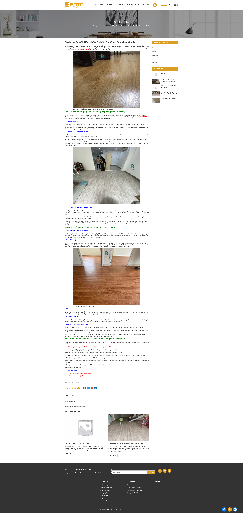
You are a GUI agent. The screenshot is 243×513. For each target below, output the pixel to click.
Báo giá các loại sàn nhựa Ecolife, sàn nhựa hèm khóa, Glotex (96, 347)
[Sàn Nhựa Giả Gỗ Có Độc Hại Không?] (85, 427)
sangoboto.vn (84, 49)
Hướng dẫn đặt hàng (133, 493)
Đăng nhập (73, 406)
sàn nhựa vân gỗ (90, 211)
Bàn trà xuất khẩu (105, 490)
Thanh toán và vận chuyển (135, 490)
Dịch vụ (130, 5)
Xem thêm (69, 453)
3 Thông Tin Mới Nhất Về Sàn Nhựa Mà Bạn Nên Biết (125, 443)
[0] (175, 5)
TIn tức (154, 48)
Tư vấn (137, 5)
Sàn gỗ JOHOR (165, 73)
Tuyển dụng (155, 55)
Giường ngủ (103, 493)
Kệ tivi (101, 498)
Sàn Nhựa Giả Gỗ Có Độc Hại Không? (77, 443)
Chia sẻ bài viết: (73, 388)
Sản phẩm (119, 5)
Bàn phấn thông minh (106, 487)
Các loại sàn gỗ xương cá (169, 98)
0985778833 (162, 5)
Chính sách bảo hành (133, 485)
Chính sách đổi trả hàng (134, 487)
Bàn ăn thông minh (105, 485)
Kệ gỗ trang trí (104, 495)
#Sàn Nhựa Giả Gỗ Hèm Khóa (72, 382)
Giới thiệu (109, 5)
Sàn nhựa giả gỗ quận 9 (75, 376)
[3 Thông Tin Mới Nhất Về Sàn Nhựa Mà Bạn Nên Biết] (128, 427)
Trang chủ (99, 5)
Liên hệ (146, 5)
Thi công (154, 62)
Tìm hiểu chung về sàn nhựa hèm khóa (80, 373)
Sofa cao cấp (103, 501)
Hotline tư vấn (162, 4)
